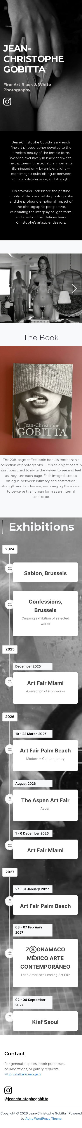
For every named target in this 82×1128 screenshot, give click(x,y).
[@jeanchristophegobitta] (8, 1090)
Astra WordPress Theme (43, 1119)
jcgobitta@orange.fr (25, 1074)
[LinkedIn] (5, 99)
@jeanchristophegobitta (26, 1099)
